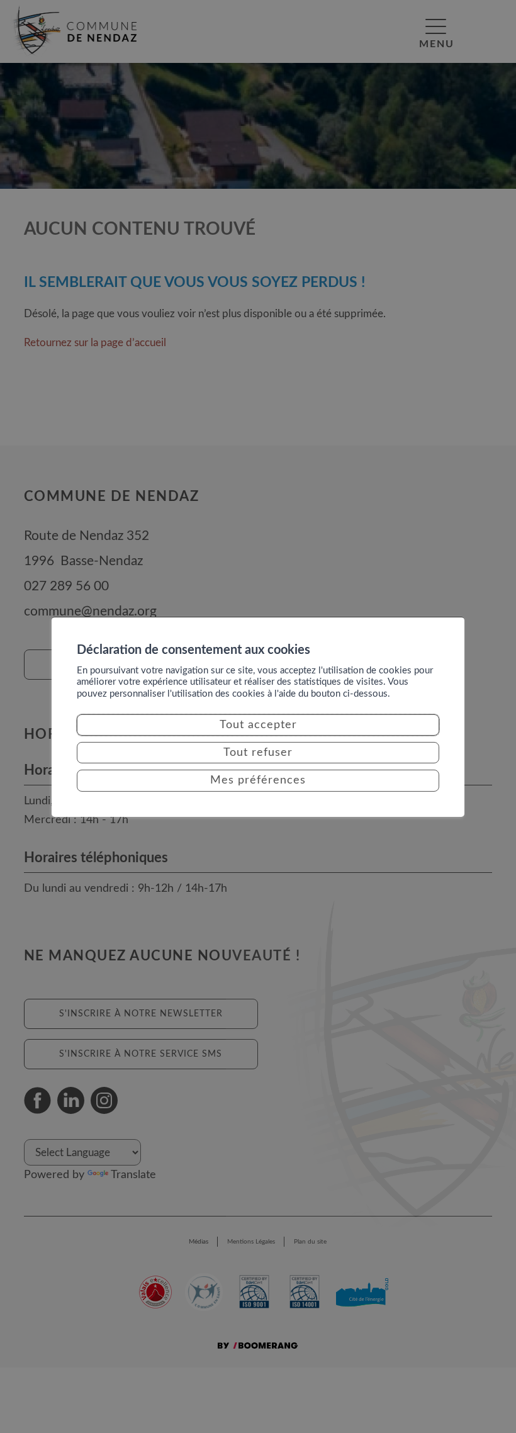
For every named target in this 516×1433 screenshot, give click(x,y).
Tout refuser (258, 752)
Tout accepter (258, 725)
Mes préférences (258, 780)
